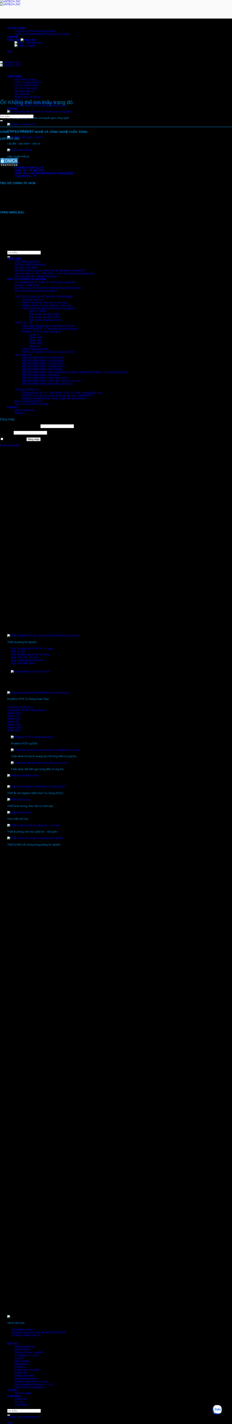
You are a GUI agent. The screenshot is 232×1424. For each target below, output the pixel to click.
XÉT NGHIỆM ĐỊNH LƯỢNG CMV (43, 357)
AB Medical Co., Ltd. (26, 1355)
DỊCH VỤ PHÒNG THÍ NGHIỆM (26, 279)
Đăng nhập (33, 439)
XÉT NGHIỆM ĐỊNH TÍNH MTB (41, 375)
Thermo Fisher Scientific (28, 1352)
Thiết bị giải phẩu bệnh (35, 349)
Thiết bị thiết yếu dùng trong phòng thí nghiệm (48, 308)
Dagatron (19, 413)
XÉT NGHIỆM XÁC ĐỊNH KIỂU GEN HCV (47, 383)
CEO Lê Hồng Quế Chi (28, 82)
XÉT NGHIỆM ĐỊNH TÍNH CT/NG (42, 369)
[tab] (28, 167)
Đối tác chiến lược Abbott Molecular (35, 276)
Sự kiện (19, 1401)
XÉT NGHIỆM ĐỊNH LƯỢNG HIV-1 (43, 366)
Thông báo (20, 1398)
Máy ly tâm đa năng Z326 (44, 314)
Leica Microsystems (26, 1378)
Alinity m (34, 334)
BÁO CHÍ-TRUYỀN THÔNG (31, 404)
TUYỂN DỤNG (16, 28)
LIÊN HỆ (12, 36)
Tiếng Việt (14, 39)
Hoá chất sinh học (32, 299)
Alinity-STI (35, 346)
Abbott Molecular (24, 1346)
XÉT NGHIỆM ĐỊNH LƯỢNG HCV (43, 363)
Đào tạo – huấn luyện (27, 285)
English (31, 45)
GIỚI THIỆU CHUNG (27, 261)
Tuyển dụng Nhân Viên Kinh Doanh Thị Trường (42, 34)
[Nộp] (8, 1415)
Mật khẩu (6, 432)
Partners (12, 407)
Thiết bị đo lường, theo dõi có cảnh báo (45, 302)
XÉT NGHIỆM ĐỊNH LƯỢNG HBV (43, 360)
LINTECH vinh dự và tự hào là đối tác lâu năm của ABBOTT (50, 270)
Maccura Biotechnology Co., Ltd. (33, 1384)
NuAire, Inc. (21, 1372)
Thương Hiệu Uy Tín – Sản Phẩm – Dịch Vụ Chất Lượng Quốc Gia (54, 273)
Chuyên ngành (23, 1393)
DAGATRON (22, 1349)
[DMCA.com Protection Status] (9, 165)
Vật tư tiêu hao (23, 354)
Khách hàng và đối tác (27, 96)
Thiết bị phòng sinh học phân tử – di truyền (47, 305)
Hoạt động (13, 1396)
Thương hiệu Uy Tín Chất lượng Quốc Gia (39, 105)
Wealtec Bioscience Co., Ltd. (31, 1381)
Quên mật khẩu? (10, 445)
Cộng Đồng (21, 1404)
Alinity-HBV (36, 337)
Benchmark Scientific (27, 1369)
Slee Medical (22, 1361)
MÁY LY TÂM (37, 311)
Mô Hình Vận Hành (25, 267)
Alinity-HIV (35, 340)
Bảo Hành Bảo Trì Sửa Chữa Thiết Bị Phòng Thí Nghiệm (47, 288)
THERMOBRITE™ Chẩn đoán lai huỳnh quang (49, 328)
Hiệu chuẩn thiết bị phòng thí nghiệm (35, 290)
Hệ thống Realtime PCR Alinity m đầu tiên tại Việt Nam (54, 398)
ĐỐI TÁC (12, 1343)
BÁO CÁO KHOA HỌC (28, 401)
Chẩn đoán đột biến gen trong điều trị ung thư (48, 325)
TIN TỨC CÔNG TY (26, 389)
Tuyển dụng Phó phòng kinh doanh (34, 31)
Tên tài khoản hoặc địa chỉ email (20, 426)
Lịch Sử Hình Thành (26, 85)
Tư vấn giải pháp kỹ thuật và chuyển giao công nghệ (45, 282)
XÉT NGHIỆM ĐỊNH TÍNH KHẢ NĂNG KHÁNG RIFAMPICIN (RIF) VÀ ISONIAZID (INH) (75, 372)
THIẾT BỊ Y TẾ (23, 322)
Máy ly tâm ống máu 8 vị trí (45, 320)
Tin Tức (12, 1390)
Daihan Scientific (24, 1375)
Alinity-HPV (36, 343)
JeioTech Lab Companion (29, 1387)
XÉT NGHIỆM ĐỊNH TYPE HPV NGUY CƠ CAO (51, 381)
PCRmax (20, 1366)
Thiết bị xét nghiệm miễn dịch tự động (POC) (48, 352)
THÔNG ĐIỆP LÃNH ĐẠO (30, 264)
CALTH (18, 1358)
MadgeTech (21, 1364)
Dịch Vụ (12, 108)
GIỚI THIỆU (14, 76)
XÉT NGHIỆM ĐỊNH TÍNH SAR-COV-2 (45, 378)
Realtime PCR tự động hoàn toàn (41, 331)
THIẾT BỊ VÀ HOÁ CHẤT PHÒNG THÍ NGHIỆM (43, 296)
